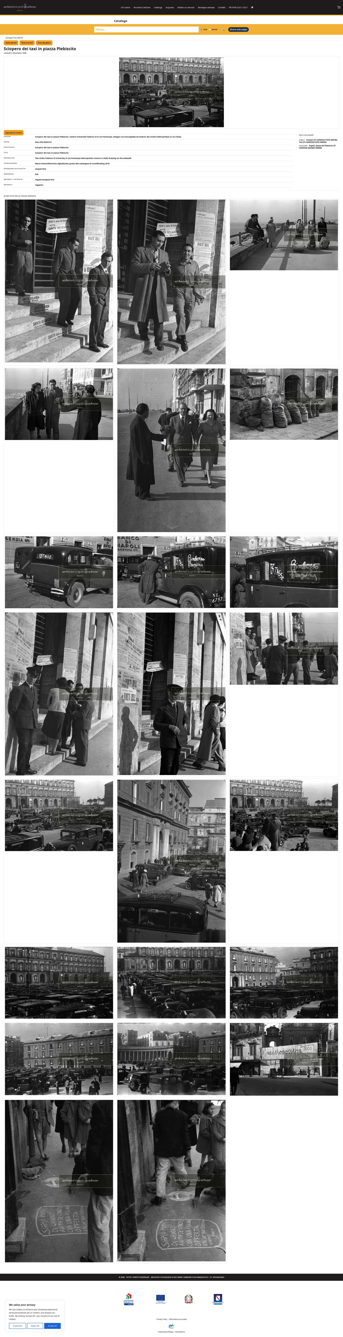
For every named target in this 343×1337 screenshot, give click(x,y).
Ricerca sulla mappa (238, 30)
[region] (34, 1316)
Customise (17, 1326)
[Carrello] (338, 7)
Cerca (223, 29)
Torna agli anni (10, 43)
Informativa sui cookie (178, 1319)
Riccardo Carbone (142, 7)
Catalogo (158, 7)
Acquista (170, 7)
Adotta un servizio (186, 7)
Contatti (221, 7)
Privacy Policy (161, 1319)
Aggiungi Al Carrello (13, 133)
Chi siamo (125, 7)
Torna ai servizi (27, 43)
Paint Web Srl (180, 1332)
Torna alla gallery (44, 43)
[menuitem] (252, 7)
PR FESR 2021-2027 (238, 7)
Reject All (35, 1326)
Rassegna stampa (206, 7)
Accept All (52, 1326)
